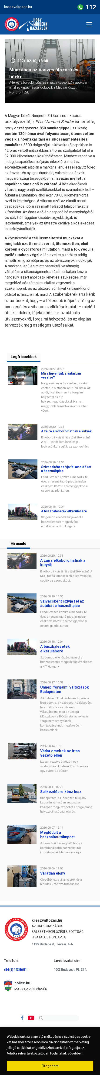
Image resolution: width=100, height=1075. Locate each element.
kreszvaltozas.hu (18, 7)
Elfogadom (50, 1066)
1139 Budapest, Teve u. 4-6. (53, 944)
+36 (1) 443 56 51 (15, 970)
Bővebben (75, 1053)
